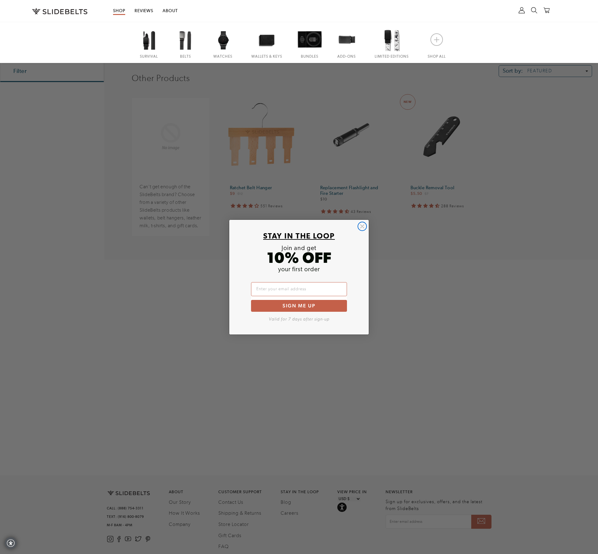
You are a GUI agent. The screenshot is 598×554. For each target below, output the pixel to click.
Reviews (144, 11)
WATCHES (222, 57)
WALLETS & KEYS (266, 57)
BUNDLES (309, 57)
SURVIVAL (149, 57)
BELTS (185, 57)
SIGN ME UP (299, 306)
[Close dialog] (362, 226)
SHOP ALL (437, 57)
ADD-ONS (346, 57)
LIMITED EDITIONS (392, 57)
